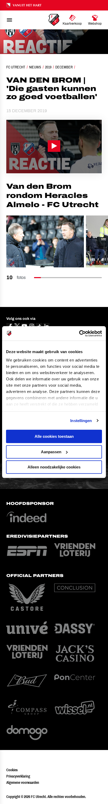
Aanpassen (51, 452)
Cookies (12, 770)
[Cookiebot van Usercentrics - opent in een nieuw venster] (79, 333)
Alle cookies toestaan (54, 436)
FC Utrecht (15, 67)
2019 (48, 67)
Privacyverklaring (18, 776)
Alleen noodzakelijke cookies (54, 467)
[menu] (9, 20)
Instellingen (81, 420)
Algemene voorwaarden (22, 782)
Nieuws (35, 67)
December (64, 67)
